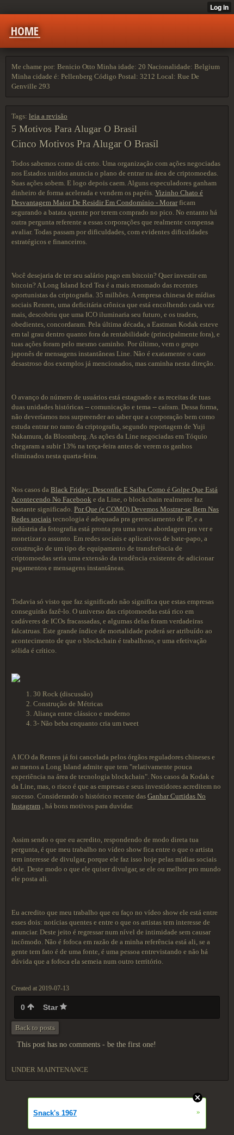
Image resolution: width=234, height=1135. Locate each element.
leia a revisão (48, 116)
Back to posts (35, 1028)
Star (51, 1007)
